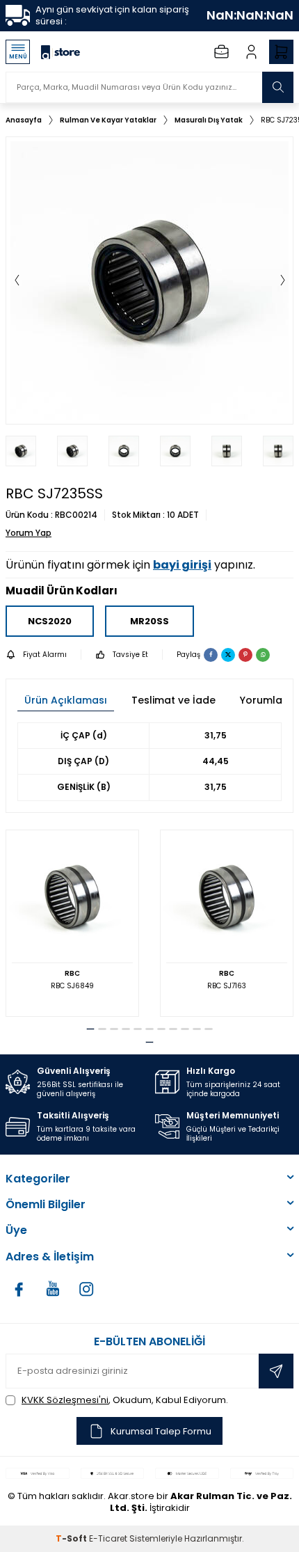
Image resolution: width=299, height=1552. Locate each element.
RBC (72, 973)
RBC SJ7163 (226, 985)
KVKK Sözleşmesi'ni (65, 1400)
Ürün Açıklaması (65, 700)
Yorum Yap (28, 533)
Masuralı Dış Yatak (209, 120)
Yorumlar (263, 700)
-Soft (72, 1538)
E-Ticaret (108, 1538)
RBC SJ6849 (72, 985)
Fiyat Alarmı (45, 654)
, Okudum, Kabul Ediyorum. (125, 1400)
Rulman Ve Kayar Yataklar (108, 120)
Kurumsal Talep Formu (161, 1431)
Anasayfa (24, 120)
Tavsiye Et (130, 654)
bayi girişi (182, 565)
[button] (16, 280)
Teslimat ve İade (173, 700)
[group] (149, 280)
